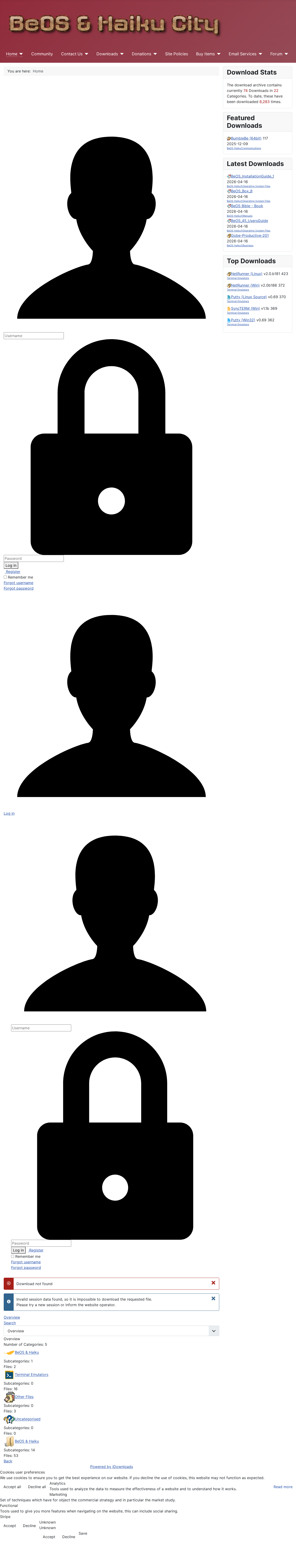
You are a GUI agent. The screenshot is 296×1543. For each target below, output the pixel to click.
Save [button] (83, 1533)
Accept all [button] (12, 1486)
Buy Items (205, 53)
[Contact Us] (85, 54)
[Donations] (154, 54)
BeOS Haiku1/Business (240, 245)
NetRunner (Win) (245, 285)
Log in (11, 565)
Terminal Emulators (31, 1374)
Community (42, 53)
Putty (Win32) (243, 320)
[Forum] (285, 54)
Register (12, 571)
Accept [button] (9, 1525)
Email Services (242, 53)
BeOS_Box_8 (242, 191)
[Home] (20, 54)
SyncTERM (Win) (245, 308)
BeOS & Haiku (27, 1352)
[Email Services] (259, 54)
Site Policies (176, 53)
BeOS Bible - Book (247, 205)
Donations (141, 53)
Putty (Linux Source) (249, 296)
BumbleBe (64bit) (246, 138)
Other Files (24, 1397)
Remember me (20, 577)
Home (11, 53)
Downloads (107, 53)
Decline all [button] (37, 1486)
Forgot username (18, 582)
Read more (283, 1486)
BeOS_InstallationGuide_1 (252, 176)
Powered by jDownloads (111, 1466)
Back (8, 1461)
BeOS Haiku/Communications (244, 148)
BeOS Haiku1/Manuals (240, 215)
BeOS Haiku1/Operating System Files (248, 186)
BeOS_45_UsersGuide (249, 220)
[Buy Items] (218, 54)
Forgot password (19, 588)
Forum (276, 53)
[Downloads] (121, 54)
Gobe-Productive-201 (250, 235)
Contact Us (72, 53)
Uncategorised (27, 1419)
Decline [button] (29, 1525)
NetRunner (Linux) (246, 273)
